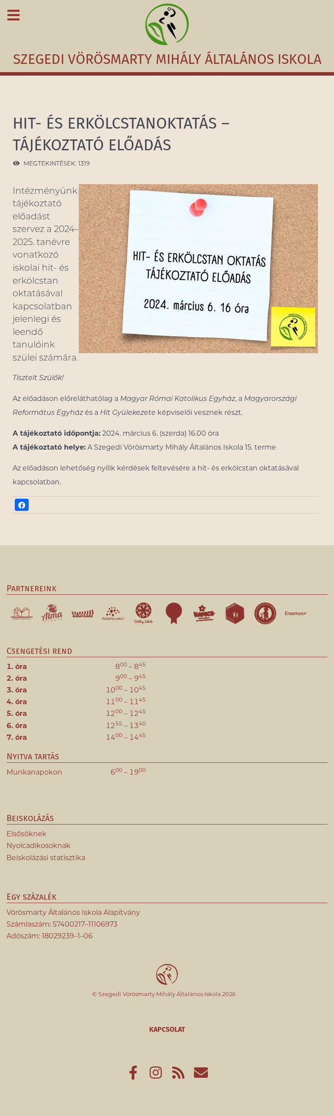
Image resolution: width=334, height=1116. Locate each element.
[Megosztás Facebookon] (22, 505)
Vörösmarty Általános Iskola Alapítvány (73, 912)
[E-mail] (200, 1075)
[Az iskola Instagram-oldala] (156, 1075)
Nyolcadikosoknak (38, 845)
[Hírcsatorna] (179, 1075)
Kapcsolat (167, 1029)
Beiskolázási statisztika (46, 858)
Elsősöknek (27, 834)
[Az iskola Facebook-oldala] (134, 1075)
